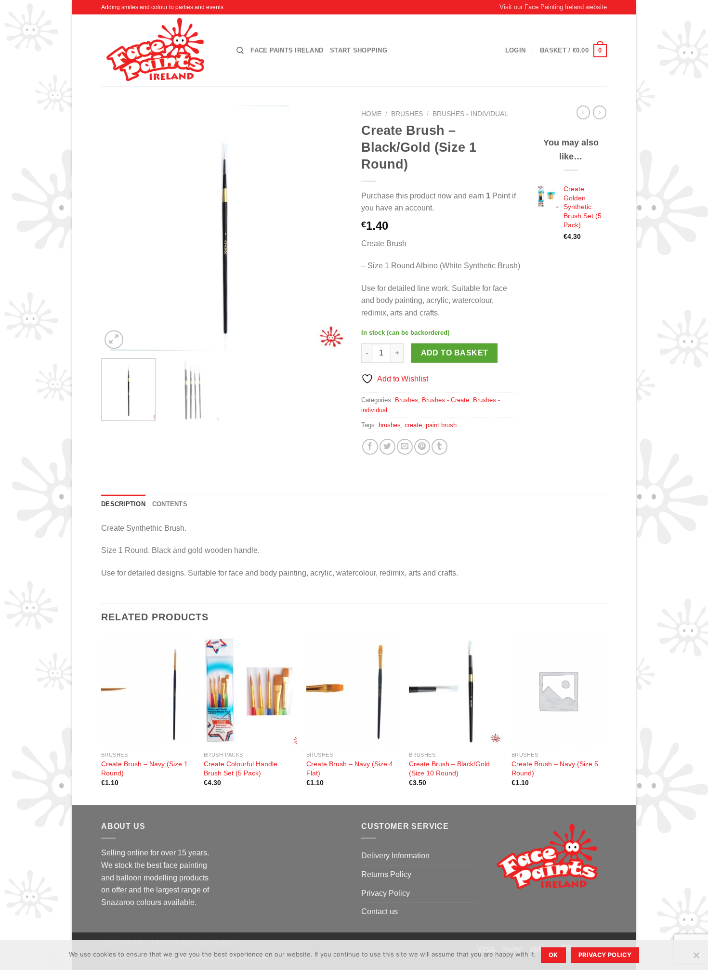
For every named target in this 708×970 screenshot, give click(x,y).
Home (371, 114)
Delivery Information (395, 856)
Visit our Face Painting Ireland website (553, 7)
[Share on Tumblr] (439, 447)
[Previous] (118, 228)
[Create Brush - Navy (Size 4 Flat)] (352, 691)
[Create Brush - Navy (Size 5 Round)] (557, 691)
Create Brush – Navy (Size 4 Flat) (349, 768)
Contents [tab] (169, 504)
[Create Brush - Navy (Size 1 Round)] (147, 691)
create (413, 425)
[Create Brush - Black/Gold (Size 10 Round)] (455, 691)
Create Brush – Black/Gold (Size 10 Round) (449, 768)
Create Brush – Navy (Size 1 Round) (144, 768)
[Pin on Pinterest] (422, 447)
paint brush (441, 425)
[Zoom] (114, 339)
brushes (390, 425)
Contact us (379, 911)
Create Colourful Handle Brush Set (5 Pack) (240, 768)
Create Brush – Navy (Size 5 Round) (554, 768)
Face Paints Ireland (286, 50)
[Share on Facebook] (370, 447)
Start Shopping (358, 50)
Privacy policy (604, 954)
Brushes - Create (445, 400)
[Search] (240, 50)
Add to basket (454, 353)
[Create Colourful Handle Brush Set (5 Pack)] (250, 691)
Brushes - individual (470, 114)
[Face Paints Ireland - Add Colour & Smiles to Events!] (161, 50)
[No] (696, 958)
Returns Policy (386, 874)
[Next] (330, 228)
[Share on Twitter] (387, 447)
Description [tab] (123, 504)
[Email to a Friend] (405, 447)
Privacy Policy (385, 893)
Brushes (407, 114)
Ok (553, 954)
